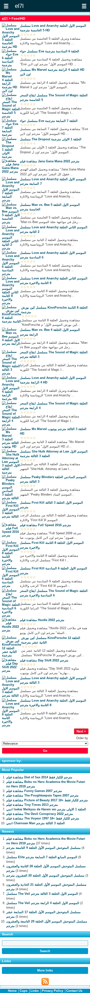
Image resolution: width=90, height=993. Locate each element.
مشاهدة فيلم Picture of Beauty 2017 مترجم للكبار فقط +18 (47, 800)
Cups (23, 991)
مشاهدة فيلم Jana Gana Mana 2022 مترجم (49, 161)
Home (12, 991)
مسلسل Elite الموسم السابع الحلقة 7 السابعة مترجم (41, 857)
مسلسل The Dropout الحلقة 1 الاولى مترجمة (50, 139)
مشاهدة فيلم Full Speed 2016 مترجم (45, 525)
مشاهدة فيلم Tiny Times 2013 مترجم (32, 805)
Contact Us (74, 991)
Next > (81, 731)
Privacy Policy (52, 991)
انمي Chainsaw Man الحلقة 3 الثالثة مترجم (35, 823)
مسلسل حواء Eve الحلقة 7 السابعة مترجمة (49, 121)
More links (45, 970)
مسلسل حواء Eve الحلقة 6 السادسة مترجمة (49, 51)
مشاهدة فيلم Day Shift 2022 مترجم (44, 660)
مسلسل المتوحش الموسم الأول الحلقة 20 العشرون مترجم (45, 875)
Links (34, 991)
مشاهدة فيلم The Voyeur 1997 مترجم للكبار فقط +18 (42, 818)
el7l (5, 18)
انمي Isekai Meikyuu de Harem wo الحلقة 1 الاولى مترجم (46, 809)
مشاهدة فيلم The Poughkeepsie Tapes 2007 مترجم (42, 795)
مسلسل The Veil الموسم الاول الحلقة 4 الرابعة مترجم (42, 903)
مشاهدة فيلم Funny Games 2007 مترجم (34, 791)
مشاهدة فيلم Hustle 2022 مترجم (42, 620)
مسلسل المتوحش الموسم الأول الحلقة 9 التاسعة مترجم (43, 848)
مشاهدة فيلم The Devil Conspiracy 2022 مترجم (39, 814)
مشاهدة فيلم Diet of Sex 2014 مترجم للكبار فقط (39, 777)
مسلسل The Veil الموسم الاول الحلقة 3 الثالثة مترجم (42, 893)
